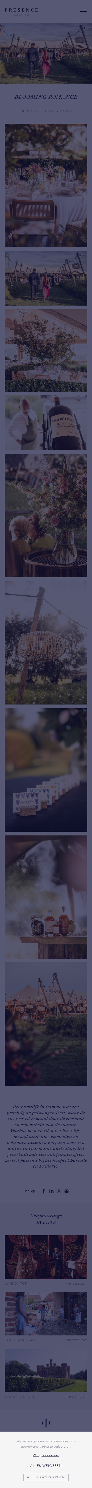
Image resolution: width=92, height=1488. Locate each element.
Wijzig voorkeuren (46, 1455)
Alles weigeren (46, 1466)
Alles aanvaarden (46, 1477)
